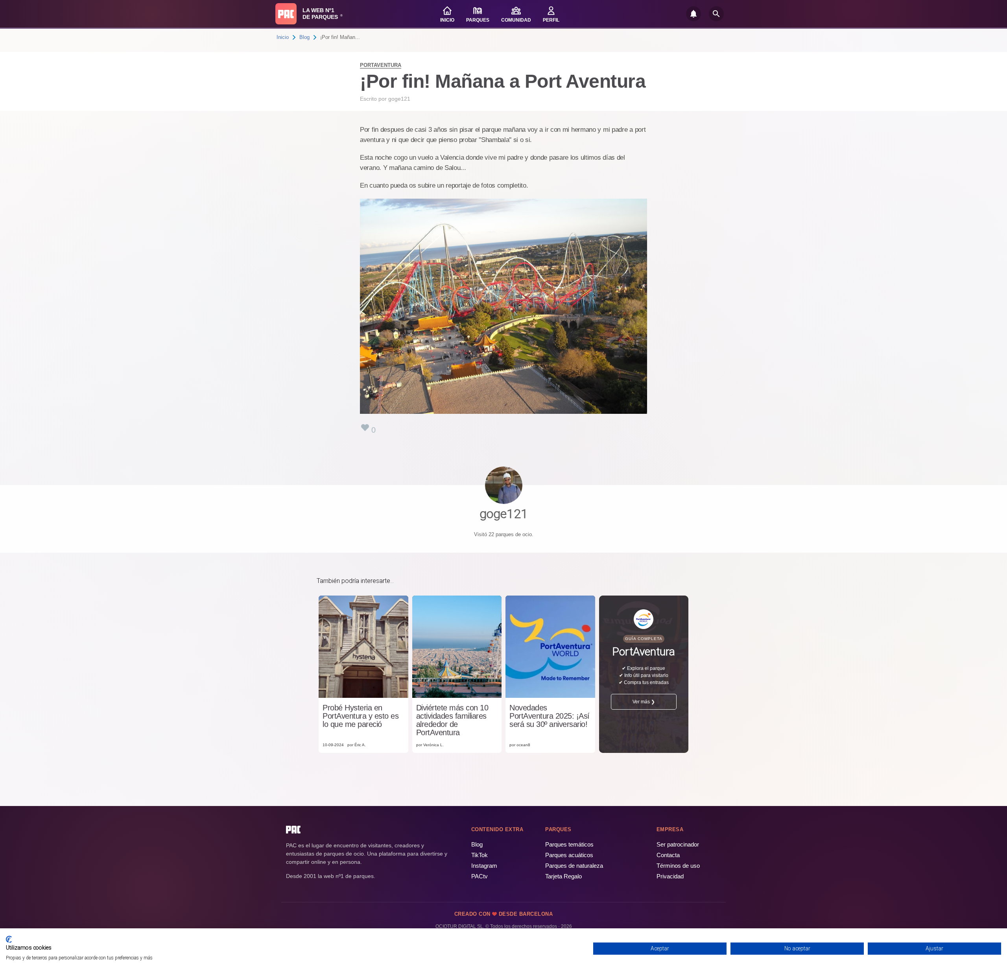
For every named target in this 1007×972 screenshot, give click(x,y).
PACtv (479, 876)
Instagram (484, 865)
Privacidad (670, 876)
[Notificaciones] (693, 13)
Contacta (668, 855)
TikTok (479, 855)
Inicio (283, 37)
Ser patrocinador (678, 844)
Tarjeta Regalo (563, 876)
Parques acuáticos (569, 855)
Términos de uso (678, 865)
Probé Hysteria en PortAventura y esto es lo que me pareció (360, 716)
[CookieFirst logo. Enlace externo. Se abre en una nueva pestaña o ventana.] (9, 939)
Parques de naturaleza (574, 865)
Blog (304, 37)
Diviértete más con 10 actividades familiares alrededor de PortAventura (452, 720)
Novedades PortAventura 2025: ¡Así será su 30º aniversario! (549, 716)
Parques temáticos (569, 844)
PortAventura (380, 65)
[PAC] (286, 13)
